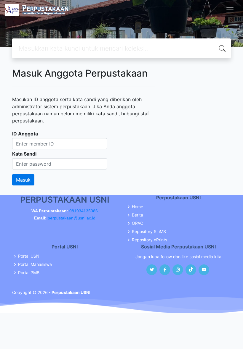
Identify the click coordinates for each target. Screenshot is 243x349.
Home (137, 207)
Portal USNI (29, 256)
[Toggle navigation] (230, 10)
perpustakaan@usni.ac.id (71, 218)
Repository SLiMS (149, 232)
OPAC (137, 223)
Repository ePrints (149, 240)
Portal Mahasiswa (35, 264)
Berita (137, 215)
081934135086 (83, 211)
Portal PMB (28, 273)
